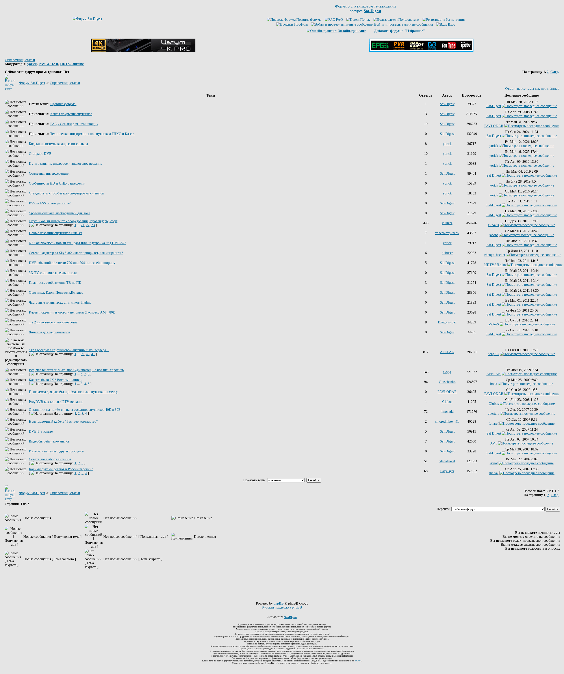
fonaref (494, 423)
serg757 (493, 354)
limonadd (447, 411)
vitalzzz (447, 223)
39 (82, 354)
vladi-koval (447, 461)
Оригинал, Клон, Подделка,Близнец (56, 292)
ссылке (358, 660)
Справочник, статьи (20, 60)
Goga (447, 372)
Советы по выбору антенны (50, 459)
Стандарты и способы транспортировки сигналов (66, 193)
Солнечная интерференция (49, 173)
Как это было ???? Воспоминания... (55, 380)
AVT (493, 443)
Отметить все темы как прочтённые (532, 88)
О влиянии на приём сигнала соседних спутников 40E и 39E (75, 409)
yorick (32, 64)
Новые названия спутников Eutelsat (55, 233)
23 (93, 225)
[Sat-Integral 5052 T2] (421, 50)
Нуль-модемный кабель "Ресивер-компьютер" (63, 421)
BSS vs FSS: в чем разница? (49, 203)
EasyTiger (447, 471)
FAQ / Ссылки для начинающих (74, 124)
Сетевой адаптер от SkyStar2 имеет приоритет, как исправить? (76, 253)
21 (82, 225)
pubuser (447, 253)
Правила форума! (63, 104)
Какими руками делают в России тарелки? (61, 469)
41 (93, 354)
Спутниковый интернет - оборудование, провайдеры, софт (73, 221)
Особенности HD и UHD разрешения (57, 183)
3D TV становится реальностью (53, 272)
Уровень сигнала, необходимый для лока (59, 213)
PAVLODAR (48, 64)
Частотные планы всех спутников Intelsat (60, 302)
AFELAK (447, 352)
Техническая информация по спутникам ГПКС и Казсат (92, 134)
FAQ (339, 19)
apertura (493, 413)
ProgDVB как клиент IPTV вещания (56, 401)
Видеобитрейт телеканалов (49, 441)
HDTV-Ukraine (72, 64)
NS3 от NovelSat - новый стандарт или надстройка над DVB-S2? (77, 243)
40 (87, 354)
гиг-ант (493, 225)
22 (87, 225)
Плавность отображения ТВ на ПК (55, 282)
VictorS (493, 324)
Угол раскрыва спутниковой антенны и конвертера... (69, 350)
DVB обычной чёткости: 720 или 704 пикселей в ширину (72, 263)
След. (554, 72)
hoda (493, 384)
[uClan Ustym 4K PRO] (143, 50)
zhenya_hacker (494, 255)
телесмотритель (447, 233)
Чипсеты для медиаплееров (49, 332)
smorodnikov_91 (447, 421)
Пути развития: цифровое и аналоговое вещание (65, 163)
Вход (451, 24)
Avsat (494, 463)
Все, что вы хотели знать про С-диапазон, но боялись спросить (76, 370)
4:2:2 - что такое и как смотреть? (53, 322)
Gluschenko (447, 382)
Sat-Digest (447, 104)
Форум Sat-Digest (32, 83)
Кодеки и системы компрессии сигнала (58, 144)
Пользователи (408, 19)
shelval (494, 473)
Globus (447, 401)
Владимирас (447, 322)
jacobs (493, 235)
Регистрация (455, 19)
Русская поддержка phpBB (282, 607)
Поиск (365, 19)
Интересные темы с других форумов (56, 451)
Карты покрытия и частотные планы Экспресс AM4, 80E (72, 312)
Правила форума (308, 19)
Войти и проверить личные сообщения (403, 24)
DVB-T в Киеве (41, 431)
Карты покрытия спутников (71, 114)
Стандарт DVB (40, 153)
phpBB (279, 603)
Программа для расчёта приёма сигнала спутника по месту (73, 392)
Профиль (301, 24)
